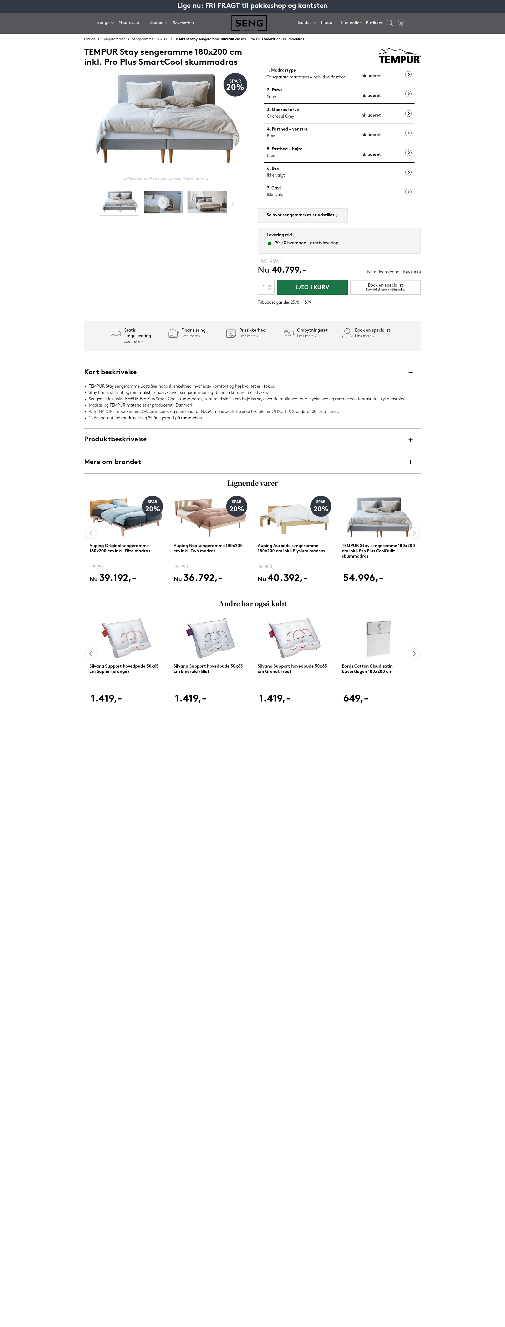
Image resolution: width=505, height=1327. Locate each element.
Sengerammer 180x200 (150, 39)
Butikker (374, 23)
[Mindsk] (270, 291)
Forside (89, 39)
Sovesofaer (183, 23)
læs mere (412, 272)
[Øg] (270, 283)
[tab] (119, 203)
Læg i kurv (312, 288)
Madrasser (129, 23)
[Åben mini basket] (400, 23)
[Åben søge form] (390, 23)
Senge (103, 23)
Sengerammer (113, 39)
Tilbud (326, 23)
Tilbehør (156, 23)
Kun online (351, 23)
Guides (304, 23)
